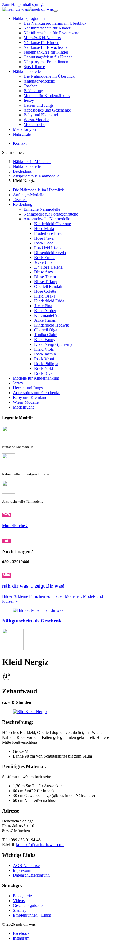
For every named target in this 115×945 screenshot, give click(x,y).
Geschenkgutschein (29, 905)
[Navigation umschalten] (55, 11)
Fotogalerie (22, 896)
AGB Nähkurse (26, 865)
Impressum (22, 870)
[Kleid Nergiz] (30, 711)
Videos (19, 900)
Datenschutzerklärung (31, 875)
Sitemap (19, 910)
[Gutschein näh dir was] (38, 610)
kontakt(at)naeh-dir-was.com (40, 844)
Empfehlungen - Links (32, 915)
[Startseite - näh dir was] (27, 9)
